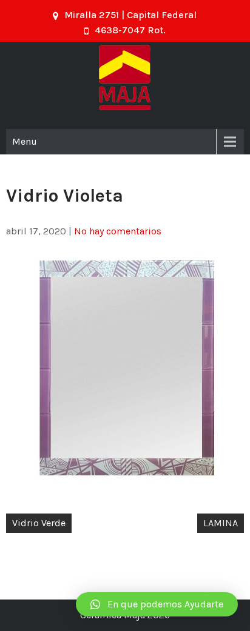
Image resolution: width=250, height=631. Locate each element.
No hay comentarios (117, 231)
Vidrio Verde (39, 523)
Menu (24, 141)
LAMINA (220, 523)
